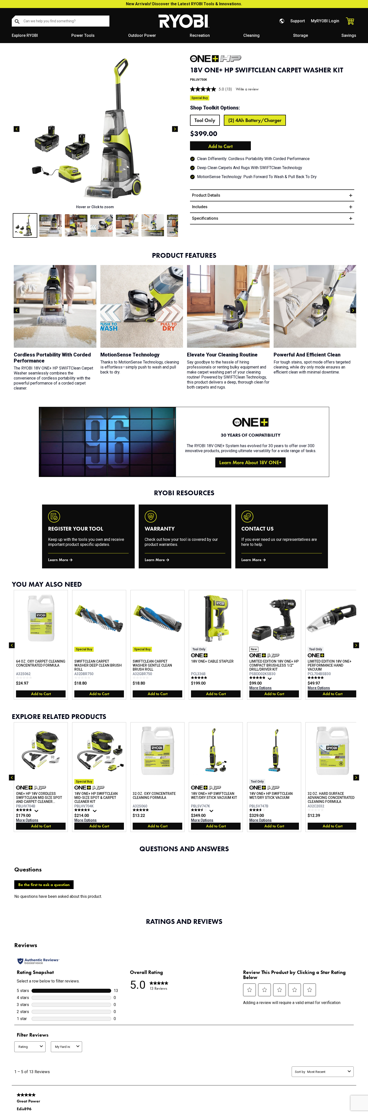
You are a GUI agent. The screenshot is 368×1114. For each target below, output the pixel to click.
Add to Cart (220, 146)
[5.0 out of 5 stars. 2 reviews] (141, 810)
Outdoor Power (142, 35)
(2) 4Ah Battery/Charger (254, 120)
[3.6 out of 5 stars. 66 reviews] (199, 810)
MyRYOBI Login (325, 21)
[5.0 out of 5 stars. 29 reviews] (316, 677)
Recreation (200, 35)
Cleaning (251, 35)
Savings (348, 35)
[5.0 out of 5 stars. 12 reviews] (199, 677)
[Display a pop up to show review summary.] (270, 680)
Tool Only (205, 120)
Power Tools (83, 35)
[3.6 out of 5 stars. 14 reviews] (258, 810)
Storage (300, 35)
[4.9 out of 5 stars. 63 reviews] (258, 677)
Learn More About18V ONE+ (250, 462)
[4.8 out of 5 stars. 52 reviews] (24, 810)
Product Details (206, 195)
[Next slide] (175, 129)
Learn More (58, 559)
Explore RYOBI (25, 35)
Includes (200, 206)
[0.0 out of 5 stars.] (24, 677)
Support (297, 21)
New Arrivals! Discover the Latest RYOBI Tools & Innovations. (184, 4)
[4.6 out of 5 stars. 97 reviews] (83, 810)
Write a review (247, 89)
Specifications (205, 218)
